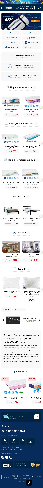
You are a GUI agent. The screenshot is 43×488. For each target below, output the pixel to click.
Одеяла (12, 42)
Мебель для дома (32, 42)
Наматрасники (13, 38)
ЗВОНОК (30, 443)
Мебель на (7, 463)
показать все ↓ (21, 365)
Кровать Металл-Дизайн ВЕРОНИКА (11, 219)
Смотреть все (19, 310)
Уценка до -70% (33, 47)
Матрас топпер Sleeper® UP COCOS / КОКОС (31, 183)
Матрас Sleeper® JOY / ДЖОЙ (11, 147)
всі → (27, 372)
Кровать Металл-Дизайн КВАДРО (31, 219)
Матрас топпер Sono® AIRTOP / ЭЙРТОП (13, 398)
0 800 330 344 (27, 8)
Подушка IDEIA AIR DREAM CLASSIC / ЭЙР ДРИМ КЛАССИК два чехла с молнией (31, 294)
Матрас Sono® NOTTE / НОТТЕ (31, 110)
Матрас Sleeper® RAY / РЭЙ (11, 110)
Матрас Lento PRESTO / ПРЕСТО (31, 147)
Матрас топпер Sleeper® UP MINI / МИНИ (11, 183)
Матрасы (13, 33)
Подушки (33, 38)
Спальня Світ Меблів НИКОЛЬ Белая (11, 256)
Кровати (33, 33)
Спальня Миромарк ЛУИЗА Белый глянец (31, 256)
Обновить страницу (22, 481)
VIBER (5, 443)
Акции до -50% (13, 47)
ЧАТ (23, 443)
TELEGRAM (14, 443)
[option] (22, 21)
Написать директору (6, 476)
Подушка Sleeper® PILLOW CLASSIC (11, 292)
